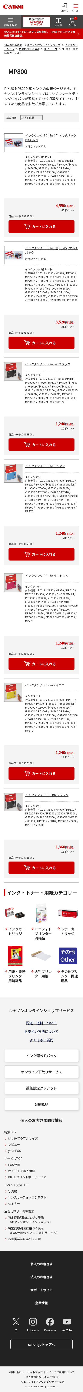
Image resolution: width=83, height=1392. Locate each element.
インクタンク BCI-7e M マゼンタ (47, 576)
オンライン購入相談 (21, 1171)
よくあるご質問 (41, 1039)
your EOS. (14, 1150)
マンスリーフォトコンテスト (27, 1197)
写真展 (12, 1191)
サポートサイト (41, 1290)
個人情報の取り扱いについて (42, 1377)
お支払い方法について (41, 1031)
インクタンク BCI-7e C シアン (45, 466)
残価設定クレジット (41, 1088)
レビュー (14, 1144)
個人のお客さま (13, 45)
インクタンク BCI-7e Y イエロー (46, 685)
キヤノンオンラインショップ (43, 45)
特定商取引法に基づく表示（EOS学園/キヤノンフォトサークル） (33, 1230)
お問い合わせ (16, 1372)
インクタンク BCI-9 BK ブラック (47, 795)
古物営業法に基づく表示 (24, 1239)
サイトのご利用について (60, 1372)
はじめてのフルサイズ (23, 1138)
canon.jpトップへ (41, 1344)
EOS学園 (14, 1165)
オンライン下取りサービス (41, 1071)
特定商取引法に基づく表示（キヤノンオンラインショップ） (30, 1219)
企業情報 (41, 1303)
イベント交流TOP (16, 1185)
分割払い (41, 1104)
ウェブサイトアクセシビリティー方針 (42, 1381)
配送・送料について (41, 1022)
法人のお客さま (41, 1277)
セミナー (14, 1203)
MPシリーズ (50, 49)
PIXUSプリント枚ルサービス (27, 1177)
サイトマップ (35, 1372)
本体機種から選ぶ (29, 49)
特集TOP (10, 1132)
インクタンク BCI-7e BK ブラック (47, 364)
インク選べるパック (41, 1055)
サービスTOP (13, 1158)
